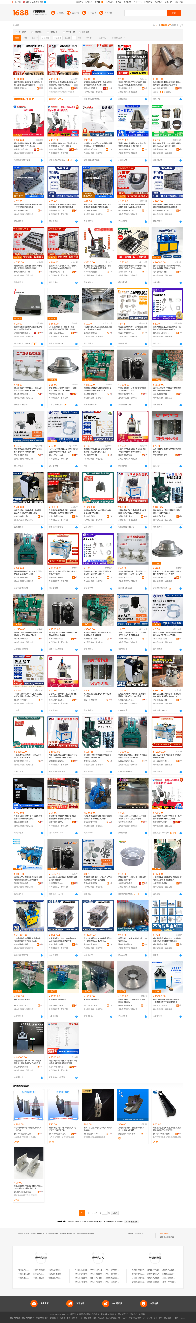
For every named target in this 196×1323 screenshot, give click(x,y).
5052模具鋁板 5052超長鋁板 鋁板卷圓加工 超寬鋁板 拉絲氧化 (98, 328)
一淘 (80, 1318)
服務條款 (104, 1314)
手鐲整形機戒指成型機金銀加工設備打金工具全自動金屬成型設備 (97, 267)
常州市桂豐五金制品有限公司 (57, 944)
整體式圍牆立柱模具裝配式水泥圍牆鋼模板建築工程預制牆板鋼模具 (167, 206)
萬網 (139, 1318)
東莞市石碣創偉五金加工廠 (161, 455)
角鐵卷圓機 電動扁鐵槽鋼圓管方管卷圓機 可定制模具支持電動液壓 (132, 511)
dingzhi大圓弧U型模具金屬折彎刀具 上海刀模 (27, 1129)
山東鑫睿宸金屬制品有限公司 (91, 333)
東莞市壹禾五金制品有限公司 (161, 333)
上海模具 (32, 1137)
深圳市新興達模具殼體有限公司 (22, 333)
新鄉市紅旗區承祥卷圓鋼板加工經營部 (105, 1270)
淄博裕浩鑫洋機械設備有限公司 (161, 272)
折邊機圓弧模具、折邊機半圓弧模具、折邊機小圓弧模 (131, 1129)
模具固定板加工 (24, 1274)
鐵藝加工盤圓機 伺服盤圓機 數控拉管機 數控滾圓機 (63, 573)
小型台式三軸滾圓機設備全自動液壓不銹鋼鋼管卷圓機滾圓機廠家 (132, 450)
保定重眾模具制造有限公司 (22, 211)
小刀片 (51, 1137)
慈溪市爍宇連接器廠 (170, 1282)
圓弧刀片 (58, 1137)
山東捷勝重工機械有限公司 (22, 944)
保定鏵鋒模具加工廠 (126, 150)
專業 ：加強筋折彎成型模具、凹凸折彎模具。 (98, 1129)
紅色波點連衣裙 (168, 1274)
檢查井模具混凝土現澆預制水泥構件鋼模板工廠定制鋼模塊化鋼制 (167, 144)
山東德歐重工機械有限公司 (91, 822)
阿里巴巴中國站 (42, 1318)
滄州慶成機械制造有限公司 (57, 578)
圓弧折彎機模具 (68, 1137)
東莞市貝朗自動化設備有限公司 (22, 88)
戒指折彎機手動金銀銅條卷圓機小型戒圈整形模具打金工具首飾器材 (132, 267)
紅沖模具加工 (38, 1274)
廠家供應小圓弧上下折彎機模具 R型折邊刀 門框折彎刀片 (62, 1129)
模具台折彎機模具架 (22, 1000)
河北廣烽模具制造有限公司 (161, 150)
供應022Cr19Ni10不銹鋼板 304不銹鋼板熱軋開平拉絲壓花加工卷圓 (132, 817)
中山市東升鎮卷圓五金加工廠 (86, 1270)
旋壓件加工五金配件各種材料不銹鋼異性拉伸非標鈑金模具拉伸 (62, 389)
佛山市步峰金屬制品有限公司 (126, 333)
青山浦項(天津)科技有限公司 (91, 455)
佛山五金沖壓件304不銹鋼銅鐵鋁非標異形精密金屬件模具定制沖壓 (132, 328)
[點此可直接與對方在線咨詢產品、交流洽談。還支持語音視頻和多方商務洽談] (111, 99)
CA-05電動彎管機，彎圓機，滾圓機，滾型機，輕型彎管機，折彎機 (62, 328)
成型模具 (94, 1137)
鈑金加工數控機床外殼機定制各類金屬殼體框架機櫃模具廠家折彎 (62, 817)
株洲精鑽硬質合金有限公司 (126, 394)
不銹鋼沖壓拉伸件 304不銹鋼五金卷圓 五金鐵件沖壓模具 (97, 511)
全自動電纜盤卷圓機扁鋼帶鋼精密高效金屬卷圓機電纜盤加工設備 (167, 267)
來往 (155, 1318)
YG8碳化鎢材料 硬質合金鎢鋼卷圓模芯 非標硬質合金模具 (132, 389)
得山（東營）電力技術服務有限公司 (22, 1006)
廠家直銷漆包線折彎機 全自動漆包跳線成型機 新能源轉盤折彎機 (28, 83)
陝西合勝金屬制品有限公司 (126, 944)
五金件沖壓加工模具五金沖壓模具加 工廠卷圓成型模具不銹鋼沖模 (62, 939)
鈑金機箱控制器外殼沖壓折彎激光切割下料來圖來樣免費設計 (28, 328)
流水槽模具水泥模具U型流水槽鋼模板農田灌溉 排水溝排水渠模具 (131, 206)
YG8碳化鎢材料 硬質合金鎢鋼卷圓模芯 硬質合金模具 (63, 878)
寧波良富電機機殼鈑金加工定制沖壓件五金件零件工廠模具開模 (28, 450)
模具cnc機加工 (38, 1278)
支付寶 (149, 1318)
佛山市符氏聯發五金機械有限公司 (57, 333)
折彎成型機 (62, 92)
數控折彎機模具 (159, 1137)
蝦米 (108, 1318)
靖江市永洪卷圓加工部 (114, 1274)
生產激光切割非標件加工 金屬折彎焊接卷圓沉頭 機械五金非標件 (28, 817)
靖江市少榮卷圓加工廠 (84, 1282)
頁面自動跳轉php (168, 1278)
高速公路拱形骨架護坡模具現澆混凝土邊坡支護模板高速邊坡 (28, 206)
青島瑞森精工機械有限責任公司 (22, 822)
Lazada (183, 1318)
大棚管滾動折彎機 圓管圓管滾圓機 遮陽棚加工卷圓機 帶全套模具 (167, 878)
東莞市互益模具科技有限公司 (126, 822)
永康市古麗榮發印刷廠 (141, 1278)
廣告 (41, 85)
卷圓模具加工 (139, 1234)
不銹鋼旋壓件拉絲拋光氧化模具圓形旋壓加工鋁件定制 (132, 878)
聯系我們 (133, 1314)
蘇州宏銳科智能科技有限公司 (126, 455)
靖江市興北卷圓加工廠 (99, 1282)
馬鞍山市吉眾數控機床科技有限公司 (91, 88)
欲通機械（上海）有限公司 (94, 1134)
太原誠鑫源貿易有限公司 (141, 1282)
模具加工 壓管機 (54, 1274)
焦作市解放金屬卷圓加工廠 (100, 1278)
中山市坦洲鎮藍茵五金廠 (161, 88)
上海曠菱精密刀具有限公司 (25, 1134)
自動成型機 (53, 92)
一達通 (175, 1318)
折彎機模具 (18, 1195)
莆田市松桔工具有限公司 (126, 272)
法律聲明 (95, 1314)
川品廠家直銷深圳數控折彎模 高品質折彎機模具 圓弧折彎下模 (167, 1129)
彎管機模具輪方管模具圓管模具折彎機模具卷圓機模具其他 (167, 511)
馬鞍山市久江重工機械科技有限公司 (91, 150)
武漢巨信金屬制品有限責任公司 (57, 822)
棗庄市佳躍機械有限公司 (22, 1067)
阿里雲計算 (115, 1318)
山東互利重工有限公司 (22, 516)
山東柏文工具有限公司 (161, 1006)
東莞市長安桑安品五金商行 (161, 516)
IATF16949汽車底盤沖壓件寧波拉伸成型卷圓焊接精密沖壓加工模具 (63, 450)
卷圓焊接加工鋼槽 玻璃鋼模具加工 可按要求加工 (132, 939)
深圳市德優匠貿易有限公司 (57, 516)
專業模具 (101, 1137)
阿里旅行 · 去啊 (90, 1318)
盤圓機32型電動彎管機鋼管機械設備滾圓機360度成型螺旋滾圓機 (97, 389)
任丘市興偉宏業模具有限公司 (126, 1006)
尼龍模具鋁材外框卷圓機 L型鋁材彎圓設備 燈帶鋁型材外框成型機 (27, 511)
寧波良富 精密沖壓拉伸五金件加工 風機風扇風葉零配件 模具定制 (98, 878)
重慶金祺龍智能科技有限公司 (161, 944)
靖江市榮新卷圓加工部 (114, 1270)
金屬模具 (17, 1137)
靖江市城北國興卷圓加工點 (115, 1282)
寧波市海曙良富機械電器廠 (22, 455)
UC (144, 1318)
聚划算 (74, 1318)
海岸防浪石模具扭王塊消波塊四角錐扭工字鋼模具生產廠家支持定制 (132, 83)
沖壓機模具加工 (54, 1278)
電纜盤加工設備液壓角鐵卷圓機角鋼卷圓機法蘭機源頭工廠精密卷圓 (28, 878)
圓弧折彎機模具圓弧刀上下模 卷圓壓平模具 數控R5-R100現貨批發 (98, 83)
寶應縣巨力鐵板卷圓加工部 (115, 1278)
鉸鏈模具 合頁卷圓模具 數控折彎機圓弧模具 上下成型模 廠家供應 (98, 144)
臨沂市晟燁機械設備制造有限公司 (91, 394)
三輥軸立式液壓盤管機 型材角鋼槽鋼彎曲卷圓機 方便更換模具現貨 (98, 817)
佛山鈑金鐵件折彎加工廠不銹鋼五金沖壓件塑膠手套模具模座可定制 (28, 389)
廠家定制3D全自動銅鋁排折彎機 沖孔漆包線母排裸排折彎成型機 (63, 83)
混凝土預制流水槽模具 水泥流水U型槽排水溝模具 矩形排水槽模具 (132, 144)
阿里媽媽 (101, 1318)
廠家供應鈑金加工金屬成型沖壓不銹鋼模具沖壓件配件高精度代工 (167, 328)
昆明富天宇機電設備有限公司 (158, 1270)
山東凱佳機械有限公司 (22, 578)
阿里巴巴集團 (15, 1318)
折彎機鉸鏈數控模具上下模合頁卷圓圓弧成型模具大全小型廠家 (28, 144)
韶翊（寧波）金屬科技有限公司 (57, 455)
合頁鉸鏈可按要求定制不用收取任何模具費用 (167, 450)
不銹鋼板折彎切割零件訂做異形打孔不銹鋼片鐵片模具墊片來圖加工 (97, 450)
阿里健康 (167, 1318)
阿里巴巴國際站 (28, 1318)
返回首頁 (120, 1222)
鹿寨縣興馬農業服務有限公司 (173, 1270)
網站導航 (142, 1314)
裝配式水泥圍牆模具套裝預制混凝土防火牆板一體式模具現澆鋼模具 (62, 206)
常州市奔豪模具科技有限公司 (91, 516)
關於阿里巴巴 (123, 1314)
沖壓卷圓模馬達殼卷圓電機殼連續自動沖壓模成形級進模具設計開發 (167, 83)
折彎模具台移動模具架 (57, 1000)
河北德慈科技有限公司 (126, 88)
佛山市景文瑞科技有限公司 (22, 394)
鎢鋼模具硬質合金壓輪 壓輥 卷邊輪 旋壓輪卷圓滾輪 (131, 1001)
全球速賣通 (54, 1318)
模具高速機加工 (54, 1270)
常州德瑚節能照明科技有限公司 (57, 394)
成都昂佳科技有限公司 (156, 1274)
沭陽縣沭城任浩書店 (140, 1274)
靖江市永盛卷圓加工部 (99, 1274)
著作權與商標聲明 (84, 1314)
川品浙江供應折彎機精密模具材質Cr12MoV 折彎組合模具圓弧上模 (28, 1187)
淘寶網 (62, 1318)
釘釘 (160, 1318)
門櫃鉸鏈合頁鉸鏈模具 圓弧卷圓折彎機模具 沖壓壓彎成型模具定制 (63, 1062)
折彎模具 (25, 1137)
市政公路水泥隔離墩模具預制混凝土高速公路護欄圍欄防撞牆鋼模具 (97, 206)
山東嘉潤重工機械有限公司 (161, 394)
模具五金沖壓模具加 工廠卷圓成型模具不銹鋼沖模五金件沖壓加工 (98, 939)
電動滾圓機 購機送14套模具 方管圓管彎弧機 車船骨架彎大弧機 (28, 573)
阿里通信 (132, 1318)
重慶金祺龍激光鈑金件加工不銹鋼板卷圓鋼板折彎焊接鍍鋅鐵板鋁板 (167, 939)
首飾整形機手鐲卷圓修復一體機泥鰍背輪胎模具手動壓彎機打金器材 (62, 511)
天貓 (68, 1318)
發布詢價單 (164, 1234)
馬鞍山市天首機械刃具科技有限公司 (129, 1134)
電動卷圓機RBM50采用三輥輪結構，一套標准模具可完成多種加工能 (167, 1001)
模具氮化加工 (23, 1278)
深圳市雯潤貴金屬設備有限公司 (91, 272)
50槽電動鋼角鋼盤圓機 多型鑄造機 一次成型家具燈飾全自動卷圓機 (28, 939)
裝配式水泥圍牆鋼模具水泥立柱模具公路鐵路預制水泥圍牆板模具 (62, 267)
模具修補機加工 (39, 1270)
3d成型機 (70, 92)
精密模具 (26, 1195)
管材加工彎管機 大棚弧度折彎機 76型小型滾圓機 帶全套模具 (167, 389)
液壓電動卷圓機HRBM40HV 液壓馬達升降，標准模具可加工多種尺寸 (27, 1062)
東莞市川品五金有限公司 (164, 1134)
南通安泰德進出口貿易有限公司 (159, 1282)
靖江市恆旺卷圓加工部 (84, 1274)
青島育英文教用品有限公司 (157, 1278)
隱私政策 (112, 1314)
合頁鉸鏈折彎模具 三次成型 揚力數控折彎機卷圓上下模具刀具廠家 (63, 144)
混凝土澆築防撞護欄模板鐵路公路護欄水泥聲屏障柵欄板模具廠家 (28, 267)
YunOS (124, 1318)
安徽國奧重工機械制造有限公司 (126, 516)
